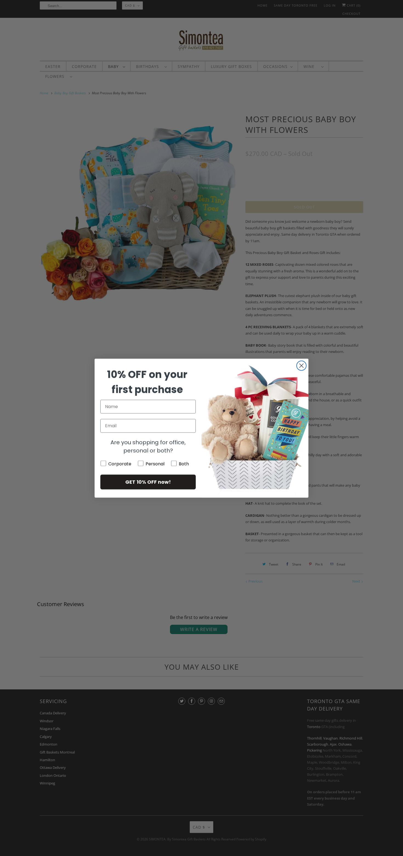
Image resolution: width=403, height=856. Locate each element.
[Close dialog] (301, 365)
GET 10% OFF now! (148, 481)
